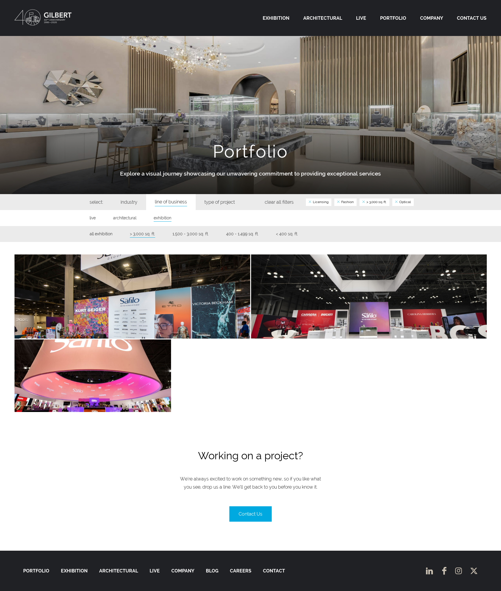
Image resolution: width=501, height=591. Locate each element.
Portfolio (393, 18)
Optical (404, 202)
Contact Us (472, 18)
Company (431, 18)
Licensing (320, 202)
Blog (212, 571)
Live (361, 18)
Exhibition (276, 18)
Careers (240, 571)
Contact (274, 571)
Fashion (347, 202)
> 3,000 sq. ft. (376, 202)
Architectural (322, 18)
